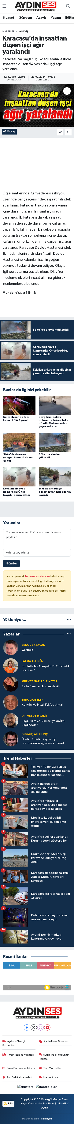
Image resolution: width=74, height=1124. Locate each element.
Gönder (11, 563)
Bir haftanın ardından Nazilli (41, 686)
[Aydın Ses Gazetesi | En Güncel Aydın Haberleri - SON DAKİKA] (35, 6)
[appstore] (26, 1087)
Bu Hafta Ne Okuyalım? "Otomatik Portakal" (46, 668)
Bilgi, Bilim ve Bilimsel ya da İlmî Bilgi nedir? (43, 723)
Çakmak (27, 649)
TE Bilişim (46, 1118)
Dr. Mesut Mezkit (35, 716)
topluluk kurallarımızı (37, 576)
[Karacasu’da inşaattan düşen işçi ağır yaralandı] (37, 105)
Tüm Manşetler (52, 1068)
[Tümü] (69, 619)
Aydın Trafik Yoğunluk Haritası (54, 1056)
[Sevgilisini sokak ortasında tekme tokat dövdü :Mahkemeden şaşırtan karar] (55, 405)
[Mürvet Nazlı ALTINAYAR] (10, 684)
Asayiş (41, 17)
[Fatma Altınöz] (10, 665)
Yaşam (56, 17)
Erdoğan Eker (32, 699)
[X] (34, 1027)
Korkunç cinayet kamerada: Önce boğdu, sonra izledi (16, 491)
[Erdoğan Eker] (10, 702)
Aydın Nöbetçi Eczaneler (13, 1043)
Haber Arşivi (50, 1077)
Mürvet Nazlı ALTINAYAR (39, 681)
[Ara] (68, 6)
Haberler (8, 31)
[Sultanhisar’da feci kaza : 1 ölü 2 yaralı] (19, 405)
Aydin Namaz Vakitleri (21, 1054)
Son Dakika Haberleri (19, 1077)
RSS (10, 1103)
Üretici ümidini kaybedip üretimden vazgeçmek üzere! (43, 741)
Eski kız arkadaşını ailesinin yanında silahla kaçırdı (55, 491)
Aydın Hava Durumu (56, 1041)
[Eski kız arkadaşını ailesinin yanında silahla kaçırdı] (55, 476)
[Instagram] (40, 1027)
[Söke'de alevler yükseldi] (55, 442)
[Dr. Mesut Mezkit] (10, 720)
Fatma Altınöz (33, 661)
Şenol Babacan (33, 645)
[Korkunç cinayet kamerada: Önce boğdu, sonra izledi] (19, 476)
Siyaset (8, 17)
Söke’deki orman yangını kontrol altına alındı (18, 457)
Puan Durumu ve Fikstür (21, 1068)
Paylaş (11, 131)
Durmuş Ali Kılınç (35, 734)
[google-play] (46, 1087)
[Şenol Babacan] (10, 647)
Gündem (25, 17)
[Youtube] (47, 1027)
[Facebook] (27, 1027)
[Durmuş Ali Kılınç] (10, 738)
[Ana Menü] (4, 6)
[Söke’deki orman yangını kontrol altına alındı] (19, 442)
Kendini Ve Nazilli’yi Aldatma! (42, 704)
